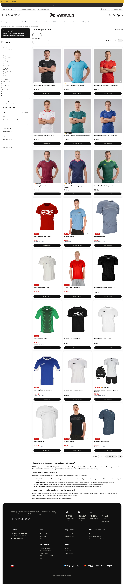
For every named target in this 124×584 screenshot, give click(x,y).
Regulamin (43, 536)
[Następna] (120, 5)
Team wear (4, 92)
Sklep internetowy (61, 575)
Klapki (4, 76)
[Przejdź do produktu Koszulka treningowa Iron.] (77, 268)
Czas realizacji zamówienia (97, 539)
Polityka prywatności (45, 548)
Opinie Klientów (69, 553)
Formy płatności (93, 534)
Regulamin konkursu (45, 551)
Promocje (4, 84)
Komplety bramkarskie (9, 60)
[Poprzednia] (3, 5)
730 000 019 (105, 9)
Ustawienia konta (69, 536)
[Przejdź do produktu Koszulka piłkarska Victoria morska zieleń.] (77, 116)
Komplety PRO (7, 58)
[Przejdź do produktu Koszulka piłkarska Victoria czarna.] (47, 66)
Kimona (5, 74)
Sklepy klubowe (5, 88)
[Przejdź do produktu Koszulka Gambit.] (77, 217)
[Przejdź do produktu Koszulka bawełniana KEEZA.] (47, 217)
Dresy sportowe (7, 64)
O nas (66, 556)
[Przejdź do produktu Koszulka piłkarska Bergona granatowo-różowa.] (77, 166)
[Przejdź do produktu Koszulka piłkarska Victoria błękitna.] (77, 66)
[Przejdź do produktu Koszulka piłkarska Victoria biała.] (47, 116)
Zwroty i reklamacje (45, 534)
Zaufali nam (68, 551)
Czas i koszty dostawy (95, 536)
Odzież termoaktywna (9, 70)
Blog (41, 558)
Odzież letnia (4, 80)
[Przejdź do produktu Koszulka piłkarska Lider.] (108, 422)
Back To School (5, 82)
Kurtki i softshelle (7, 66)
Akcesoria (4, 78)
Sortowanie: (36, 38)
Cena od (5, 120)
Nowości (3, 94)
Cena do (19, 120)
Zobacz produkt (47, 93)
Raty (41, 539)
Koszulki (25, 26)
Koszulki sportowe (10, 52)
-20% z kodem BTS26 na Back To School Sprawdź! (11, 1)
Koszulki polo (8, 54)
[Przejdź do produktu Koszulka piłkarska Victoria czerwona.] (108, 66)
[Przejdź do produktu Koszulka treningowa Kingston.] (77, 370)
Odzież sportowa (16, 26)
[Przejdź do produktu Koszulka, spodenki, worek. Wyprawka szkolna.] (108, 370)
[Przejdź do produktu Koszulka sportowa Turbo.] (47, 268)
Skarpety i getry (7, 68)
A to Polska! (4, 90)
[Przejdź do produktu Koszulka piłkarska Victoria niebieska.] (108, 116)
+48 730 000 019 (20, 533)
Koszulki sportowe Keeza (100, 493)
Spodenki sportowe (8, 62)
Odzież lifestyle (5, 86)
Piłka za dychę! (44, 553)
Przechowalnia (69, 539)
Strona (107, 40)
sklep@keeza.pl (118, 9)
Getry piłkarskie (7, 72)
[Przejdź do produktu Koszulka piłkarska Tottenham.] (47, 370)
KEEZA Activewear (5, 26)
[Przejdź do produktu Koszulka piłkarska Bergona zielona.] (108, 166)
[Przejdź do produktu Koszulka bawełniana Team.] (77, 319)
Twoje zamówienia (70, 534)
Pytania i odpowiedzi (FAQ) (47, 556)
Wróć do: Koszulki (9, 104)
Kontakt (67, 548)
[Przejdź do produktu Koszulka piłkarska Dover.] (47, 319)
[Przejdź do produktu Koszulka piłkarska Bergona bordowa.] (47, 166)
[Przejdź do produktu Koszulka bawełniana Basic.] (108, 319)
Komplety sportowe (8, 56)
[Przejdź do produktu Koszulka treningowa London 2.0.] (108, 268)
